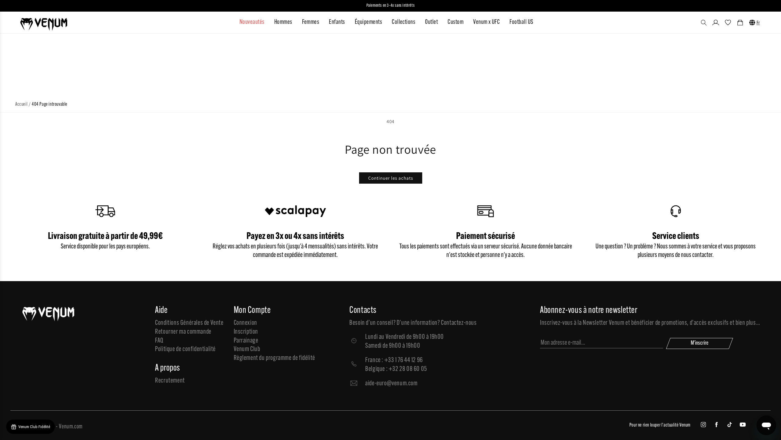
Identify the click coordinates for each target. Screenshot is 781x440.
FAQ (159, 340)
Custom (455, 22)
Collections (403, 22)
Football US (521, 22)
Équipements (368, 22)
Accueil (21, 104)
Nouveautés (252, 22)
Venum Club (247, 349)
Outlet (431, 22)
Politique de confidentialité (185, 349)
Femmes (310, 22)
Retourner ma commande (183, 332)
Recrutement (170, 380)
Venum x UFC (486, 22)
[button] (704, 22)
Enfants (337, 22)
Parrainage (246, 340)
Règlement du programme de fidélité (274, 358)
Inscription (246, 332)
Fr (758, 23)
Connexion (245, 323)
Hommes (283, 22)
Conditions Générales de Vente (189, 323)
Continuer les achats (390, 178)
